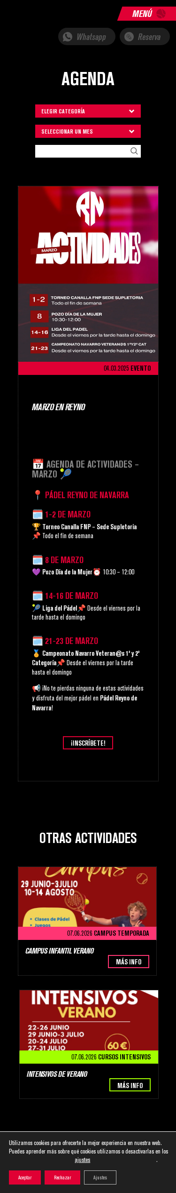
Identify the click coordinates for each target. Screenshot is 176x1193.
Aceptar (24, 1177)
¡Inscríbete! (88, 743)
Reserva (148, 37)
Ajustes (100, 1177)
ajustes (82, 1160)
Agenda (88, 78)
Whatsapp (90, 37)
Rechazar (62, 1177)
